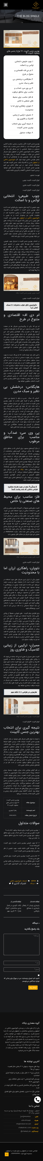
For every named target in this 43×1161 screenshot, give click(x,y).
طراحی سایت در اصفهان (29, 1150)
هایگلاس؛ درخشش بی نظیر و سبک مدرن (23, 81)
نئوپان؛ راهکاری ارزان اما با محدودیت (22, 108)
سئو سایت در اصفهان (13, 1150)
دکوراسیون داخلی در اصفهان (29, 218)
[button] (37, 1099)
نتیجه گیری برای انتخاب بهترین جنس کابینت (22, 125)
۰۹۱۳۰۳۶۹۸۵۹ (26, 1120)
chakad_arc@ (26, 1131)
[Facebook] (12, 883)
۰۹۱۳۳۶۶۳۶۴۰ (15, 1153)
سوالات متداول (25, 132)
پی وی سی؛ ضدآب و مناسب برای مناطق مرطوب (22, 90)
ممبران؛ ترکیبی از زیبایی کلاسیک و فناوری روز (23, 116)
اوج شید (24, 1153)
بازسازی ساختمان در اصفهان (23, 1031)
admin (33, 881)
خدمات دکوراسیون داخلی (18, 881)
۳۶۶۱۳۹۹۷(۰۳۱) (25, 1116)
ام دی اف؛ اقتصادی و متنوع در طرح (23, 72)
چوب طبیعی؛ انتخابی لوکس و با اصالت (24, 63)
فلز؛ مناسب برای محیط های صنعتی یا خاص (23, 99)
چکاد (22, 469)
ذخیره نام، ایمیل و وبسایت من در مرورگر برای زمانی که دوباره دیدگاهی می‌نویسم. (21, 979)
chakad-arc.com (24, 1127)
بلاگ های (31, 1050)
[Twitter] (10, 883)
